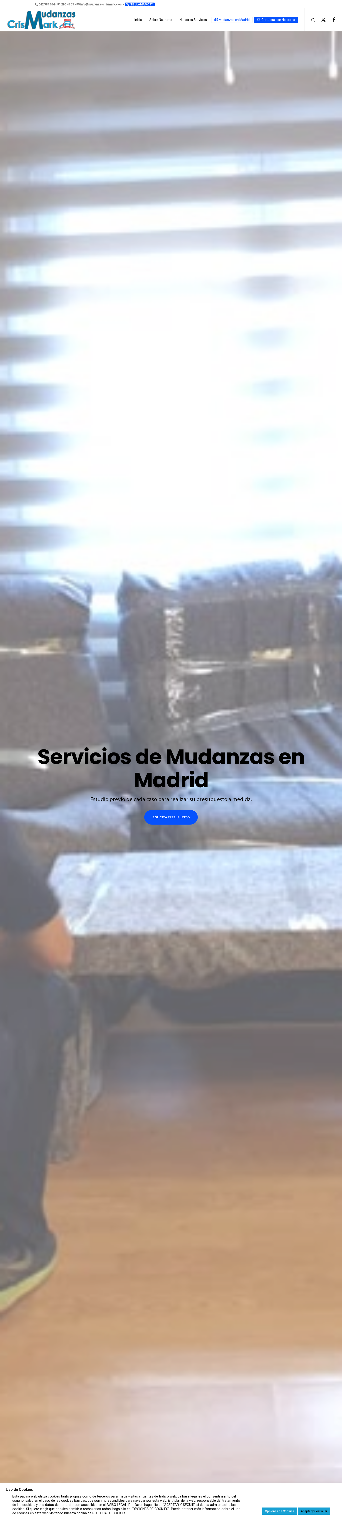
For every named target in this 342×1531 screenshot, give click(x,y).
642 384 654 (47, 4)
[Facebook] (331, 19)
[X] (320, 19)
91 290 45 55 (65, 4)
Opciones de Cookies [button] (279, 1511)
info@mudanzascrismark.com (101, 4)
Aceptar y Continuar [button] (314, 1511)
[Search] (310, 19)
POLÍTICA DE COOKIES (109, 1513)
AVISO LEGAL (117, 1505)
